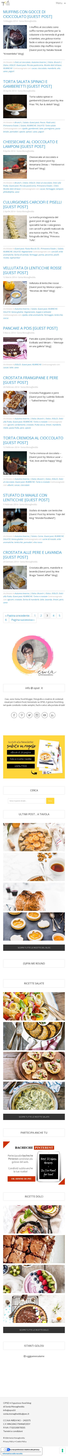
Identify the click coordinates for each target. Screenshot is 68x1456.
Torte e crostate (40, 421)
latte (41, 128)
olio (58, 68)
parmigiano (49, 128)
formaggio (50, 189)
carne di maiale (49, 539)
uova (5, 71)
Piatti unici (50, 122)
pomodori (14, 131)
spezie (22, 131)
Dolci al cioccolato (22, 62)
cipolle (25, 128)
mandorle (51, 68)
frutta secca (39, 424)
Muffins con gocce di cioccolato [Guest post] (27, 14)
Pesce (42, 122)
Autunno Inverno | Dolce (42, 62)
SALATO (40, 125)
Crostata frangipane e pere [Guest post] (30, 380)
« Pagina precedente (17, 615)
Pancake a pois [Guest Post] (30, 328)
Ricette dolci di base (52, 65)
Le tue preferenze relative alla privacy (24, 1450)
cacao (34, 68)
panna (41, 254)
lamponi (59, 189)
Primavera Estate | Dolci (47, 185)
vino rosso (37, 542)
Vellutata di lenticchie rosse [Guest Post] (32, 270)
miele (5, 427)
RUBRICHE (7, 68)
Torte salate (50, 125)
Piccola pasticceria (35, 65)
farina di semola (21, 254)
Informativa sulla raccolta (12, 1453)
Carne (40, 536)
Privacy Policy (8, 1441)
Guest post (21, 65)
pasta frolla (14, 427)
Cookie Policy (21, 1441)
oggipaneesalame (35, 1356)
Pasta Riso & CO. (32, 248)
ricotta (6, 257)
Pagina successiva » (22, 620)
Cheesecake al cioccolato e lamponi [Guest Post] (30, 144)
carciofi (54, 251)
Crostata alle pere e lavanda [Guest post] (32, 555)
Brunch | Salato (21, 122)
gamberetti (33, 128)
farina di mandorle (31, 599)
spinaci (29, 131)
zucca (5, 318)
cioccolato (42, 68)
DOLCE (12, 65)
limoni (48, 424)
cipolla (25, 315)
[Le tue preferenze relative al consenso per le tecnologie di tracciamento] (62, 1450)
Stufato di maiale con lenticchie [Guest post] (26, 497)
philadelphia (8, 192)
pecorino (49, 254)
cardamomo (20, 424)
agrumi (10, 424)
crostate (30, 424)
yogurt (11, 71)
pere (22, 427)
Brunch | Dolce (21, 182)
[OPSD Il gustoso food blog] (6, 3)
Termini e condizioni (13, 1431)
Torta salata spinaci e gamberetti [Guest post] (27, 84)
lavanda (48, 599)
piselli (56, 254)
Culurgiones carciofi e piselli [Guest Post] (32, 204)
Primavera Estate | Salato (14, 125)
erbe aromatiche (35, 315)
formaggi (33, 254)
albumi (10, 485)
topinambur (15, 257)
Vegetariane (26, 251)
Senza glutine (17, 312)
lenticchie (58, 315)
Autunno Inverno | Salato (26, 308)
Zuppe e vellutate (43, 312)
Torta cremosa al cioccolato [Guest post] (33, 440)
